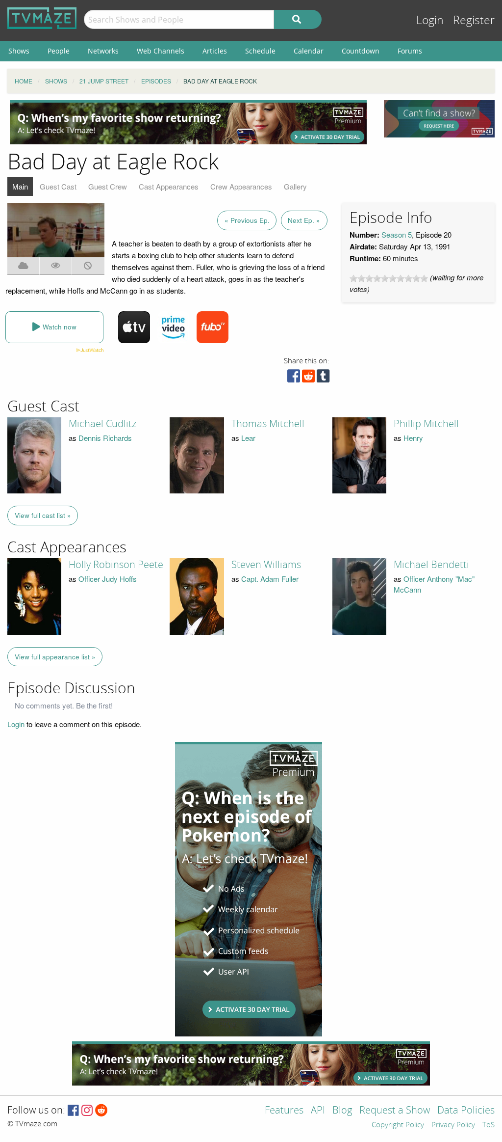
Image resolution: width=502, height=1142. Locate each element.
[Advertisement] (188, 122)
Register (474, 20)
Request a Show (394, 1111)
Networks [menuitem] (103, 50)
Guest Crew (107, 186)
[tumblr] (323, 378)
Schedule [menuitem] (260, 50)
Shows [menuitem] (18, 50)
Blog (342, 1111)
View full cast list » (43, 515)
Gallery (295, 186)
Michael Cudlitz (102, 424)
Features (284, 1111)
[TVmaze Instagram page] (87, 1111)
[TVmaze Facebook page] (73, 1111)
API (318, 1111)
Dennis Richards (105, 438)
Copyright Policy (398, 1125)
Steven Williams (266, 565)
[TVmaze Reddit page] (101, 1111)
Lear (248, 438)
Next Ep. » (304, 220)
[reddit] (308, 378)
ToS (488, 1125)
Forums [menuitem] (410, 50)
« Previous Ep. (247, 220)
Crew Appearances (241, 186)
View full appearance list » (55, 656)
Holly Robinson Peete (116, 565)
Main (20, 186)
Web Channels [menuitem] (160, 50)
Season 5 (396, 234)
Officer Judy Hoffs (107, 578)
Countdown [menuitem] (360, 50)
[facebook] (293, 378)
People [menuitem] (59, 50)
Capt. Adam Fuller (270, 578)
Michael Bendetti (431, 565)
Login (430, 20)
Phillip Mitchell (426, 424)
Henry (413, 438)
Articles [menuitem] (214, 50)
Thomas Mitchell (267, 424)
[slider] (389, 278)
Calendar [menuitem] (309, 50)
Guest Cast (58, 186)
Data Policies (466, 1111)
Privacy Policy (453, 1125)
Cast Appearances (169, 186)
